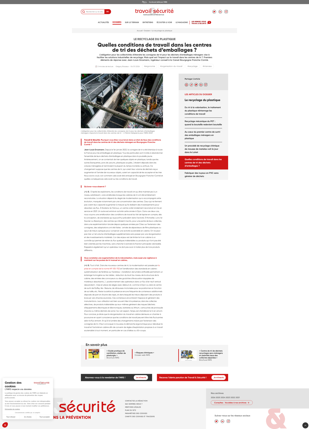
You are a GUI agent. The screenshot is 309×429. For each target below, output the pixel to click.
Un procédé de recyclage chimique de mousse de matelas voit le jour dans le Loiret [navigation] (202, 148)
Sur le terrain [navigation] (132, 22)
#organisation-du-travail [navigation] (171, 66)
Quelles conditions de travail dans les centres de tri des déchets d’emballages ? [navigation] (203, 162)
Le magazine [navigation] (182, 22)
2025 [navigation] (218, 397)
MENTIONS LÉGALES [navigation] (133, 407)
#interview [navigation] (207, 66)
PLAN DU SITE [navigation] (130, 410)
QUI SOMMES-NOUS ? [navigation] (134, 404)
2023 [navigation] (228, 397)
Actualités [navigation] (103, 22)
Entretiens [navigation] (148, 22)
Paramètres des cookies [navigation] (136, 413)
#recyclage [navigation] (192, 66)
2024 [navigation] (223, 397)
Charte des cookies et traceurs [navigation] (140, 416)
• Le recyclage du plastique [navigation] (161, 31)
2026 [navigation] (213, 397)
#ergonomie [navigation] (149, 66)
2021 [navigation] (238, 397)
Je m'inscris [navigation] (141, 377)
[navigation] (154, 2)
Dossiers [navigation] (116, 22)
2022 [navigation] (233, 397)
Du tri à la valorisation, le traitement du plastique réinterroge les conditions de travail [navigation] (203, 110)
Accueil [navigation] (140, 31)
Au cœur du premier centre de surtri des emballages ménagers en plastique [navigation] (202, 135)
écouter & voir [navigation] (164, 22)
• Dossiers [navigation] (146, 31)
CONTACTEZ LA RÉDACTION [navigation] (136, 401)
